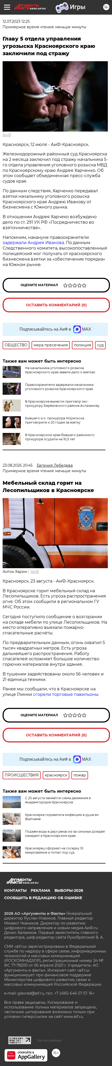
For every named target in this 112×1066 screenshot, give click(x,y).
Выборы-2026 (68, 890)
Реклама (40, 890)
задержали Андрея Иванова (33, 242)
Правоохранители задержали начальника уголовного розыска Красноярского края (59, 387)
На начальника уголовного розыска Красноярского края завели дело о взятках (60, 370)
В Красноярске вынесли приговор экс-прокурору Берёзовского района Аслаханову (62, 403)
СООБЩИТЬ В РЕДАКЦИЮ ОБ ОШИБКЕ (43, 897)
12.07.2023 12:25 (16, 21)
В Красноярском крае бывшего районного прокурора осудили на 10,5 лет (60, 437)
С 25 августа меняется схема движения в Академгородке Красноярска (58, 800)
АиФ (7, 135)
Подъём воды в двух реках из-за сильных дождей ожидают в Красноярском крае (65, 834)
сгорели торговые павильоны (65, 694)
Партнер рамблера (49, 1040)
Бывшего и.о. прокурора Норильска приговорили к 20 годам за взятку (54, 420)
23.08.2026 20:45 (18, 465)
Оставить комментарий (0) (56, 305)
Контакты (15, 890)
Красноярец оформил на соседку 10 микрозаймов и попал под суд (54, 850)
